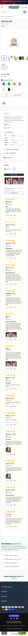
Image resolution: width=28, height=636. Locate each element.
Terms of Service (16, 625)
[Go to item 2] (15, 181)
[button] (2, 7)
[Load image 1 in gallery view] (4, 58)
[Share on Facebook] (4, 157)
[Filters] (8, 192)
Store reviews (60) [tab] (19, 188)
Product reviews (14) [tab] (9, 188)
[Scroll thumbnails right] (22, 181)
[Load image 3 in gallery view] (15, 58)
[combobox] (14, 12)
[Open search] (5, 192)
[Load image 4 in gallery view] (21, 58)
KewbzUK (12, 628)
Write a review (14, 174)
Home (4, 16)
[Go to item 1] (8, 181)
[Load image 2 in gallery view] (9, 58)
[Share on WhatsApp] (9, 157)
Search (4, 625)
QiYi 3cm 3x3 (9, 16)
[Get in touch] (22, 7)
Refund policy (22, 625)
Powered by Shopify (17, 628)
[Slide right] (25, 42)
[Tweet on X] (7, 157)
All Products (9, 625)
